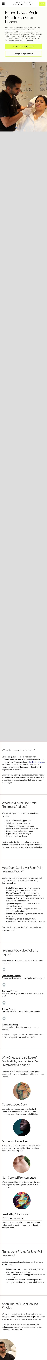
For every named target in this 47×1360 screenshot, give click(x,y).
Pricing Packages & (23, 54)
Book (42, 4)
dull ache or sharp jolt (35, 762)
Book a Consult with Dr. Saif (23, 47)
